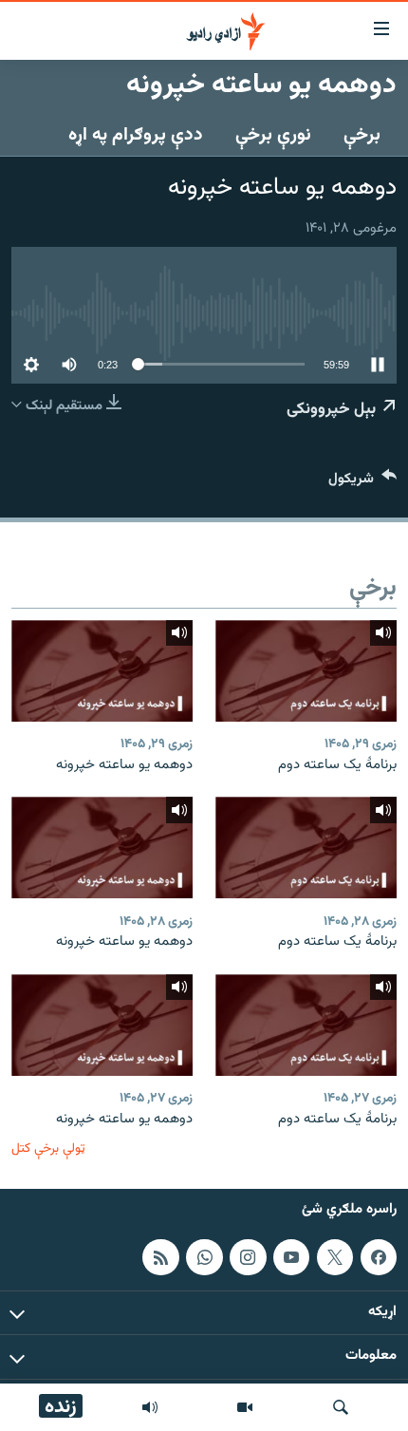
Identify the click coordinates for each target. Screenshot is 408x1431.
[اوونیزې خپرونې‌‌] (149, 1407)
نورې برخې (273, 135)
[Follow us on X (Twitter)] (335, 1257)
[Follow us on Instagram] (248, 1257)
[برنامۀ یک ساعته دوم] (306, 671)
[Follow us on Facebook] (379, 1257)
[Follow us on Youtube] (291, 1257)
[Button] (362, 482)
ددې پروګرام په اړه (135, 135)
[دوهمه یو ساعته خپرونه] (102, 671)
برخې (361, 135)
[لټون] (340, 1407)
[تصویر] (244, 1407)
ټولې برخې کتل (48, 1148)
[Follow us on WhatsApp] (204, 1257)
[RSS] (160, 1257)
